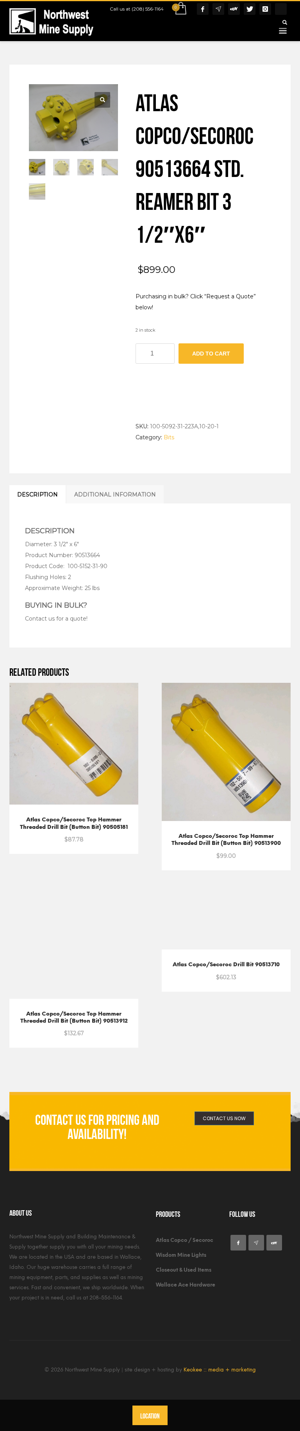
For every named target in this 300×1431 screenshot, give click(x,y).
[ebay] (274, 1243)
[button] (102, 100)
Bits (169, 437)
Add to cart (211, 353)
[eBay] (234, 9)
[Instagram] (265, 9)
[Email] (218, 9)
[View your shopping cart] (180, 9)
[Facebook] (203, 9)
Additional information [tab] (115, 494)
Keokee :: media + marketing (220, 1370)
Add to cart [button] (55, 835)
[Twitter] (249, 9)
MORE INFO (94, 835)
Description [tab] (37, 494)
